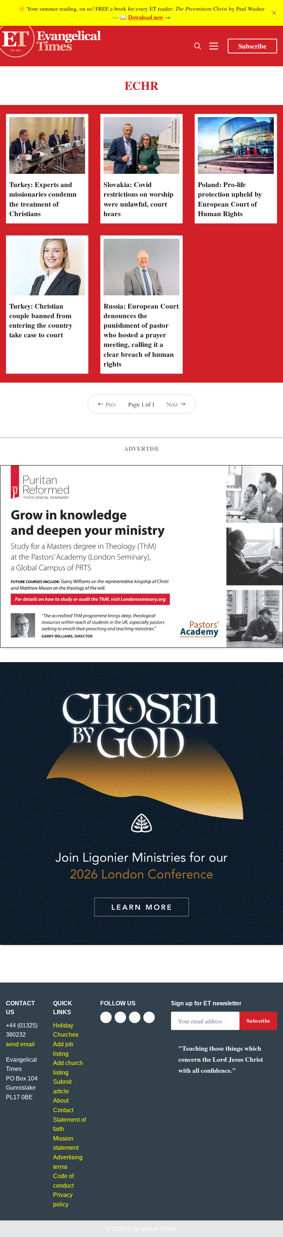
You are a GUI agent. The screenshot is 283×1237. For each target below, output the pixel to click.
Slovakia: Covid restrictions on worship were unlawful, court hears (139, 198)
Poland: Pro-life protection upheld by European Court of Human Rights (230, 198)
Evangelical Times (151, 1229)
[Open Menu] (213, 46)
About (61, 1100)
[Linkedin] (149, 1017)
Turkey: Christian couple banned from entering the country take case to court (41, 320)
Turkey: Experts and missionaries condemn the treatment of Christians (43, 198)
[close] (274, 13)
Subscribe (252, 46)
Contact (63, 1110)
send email (20, 1044)
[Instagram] (134, 1017)
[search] (197, 46)
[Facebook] (106, 1017)
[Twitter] (120, 1017)
